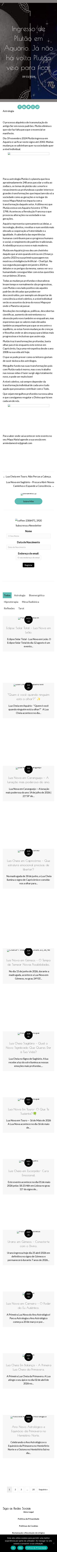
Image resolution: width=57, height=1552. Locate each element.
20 (33, 1489)
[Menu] (51, 5)
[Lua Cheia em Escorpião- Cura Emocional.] (28, 1176)
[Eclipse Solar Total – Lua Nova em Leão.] (28, 634)
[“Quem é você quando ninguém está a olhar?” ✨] (28, 700)
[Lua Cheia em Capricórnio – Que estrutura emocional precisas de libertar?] (28, 869)
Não (20, 1548)
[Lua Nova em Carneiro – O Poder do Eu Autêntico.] (28, 1309)
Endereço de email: (28, 553)
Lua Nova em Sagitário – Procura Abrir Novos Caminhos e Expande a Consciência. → (30, 484)
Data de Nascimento (28, 542)
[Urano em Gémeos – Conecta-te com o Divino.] (28, 1247)
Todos (7, 595)
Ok (13, 1548)
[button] (19, 107)
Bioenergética (36, 595)
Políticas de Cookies (28, 1526)
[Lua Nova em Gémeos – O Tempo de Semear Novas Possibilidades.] (28, 966)
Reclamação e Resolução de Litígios (28, 1533)
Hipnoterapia (11, 601)
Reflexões (9, 608)
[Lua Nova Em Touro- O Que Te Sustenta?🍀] (28, 1115)
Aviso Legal (28, 1512)
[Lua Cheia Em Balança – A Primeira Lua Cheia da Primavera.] (28, 1371)
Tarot (21, 608)
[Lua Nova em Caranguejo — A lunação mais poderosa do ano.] (28, 783)
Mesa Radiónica (30, 601)
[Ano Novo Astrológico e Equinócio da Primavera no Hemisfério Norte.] (28, 1436)
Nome (28, 531)
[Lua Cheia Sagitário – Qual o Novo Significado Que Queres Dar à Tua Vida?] (28, 1051)
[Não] (53, 1543)
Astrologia (8, 110)
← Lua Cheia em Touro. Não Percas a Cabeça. (27, 476)
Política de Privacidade (28, 1519)
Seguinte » (43, 1489)
